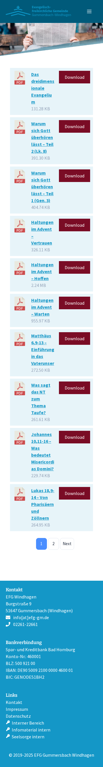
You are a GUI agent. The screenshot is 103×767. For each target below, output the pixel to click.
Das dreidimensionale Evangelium (42, 88)
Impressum (17, 709)
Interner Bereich (28, 723)
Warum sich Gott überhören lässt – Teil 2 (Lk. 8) (42, 137)
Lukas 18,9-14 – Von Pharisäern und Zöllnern (42, 504)
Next (67, 543)
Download (74, 77)
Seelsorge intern (28, 736)
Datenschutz (18, 716)
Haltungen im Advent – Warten (42, 307)
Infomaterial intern (31, 730)
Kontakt (14, 702)
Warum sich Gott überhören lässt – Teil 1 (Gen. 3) (42, 186)
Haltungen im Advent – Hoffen (42, 271)
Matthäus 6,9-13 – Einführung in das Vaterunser (42, 349)
